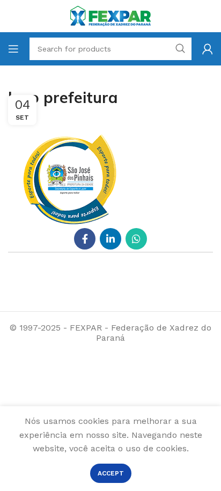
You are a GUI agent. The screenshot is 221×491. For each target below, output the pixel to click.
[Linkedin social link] (110, 239)
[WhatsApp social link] (136, 239)
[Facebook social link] (84, 239)
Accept (111, 473)
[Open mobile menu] (13, 49)
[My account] (207, 49)
